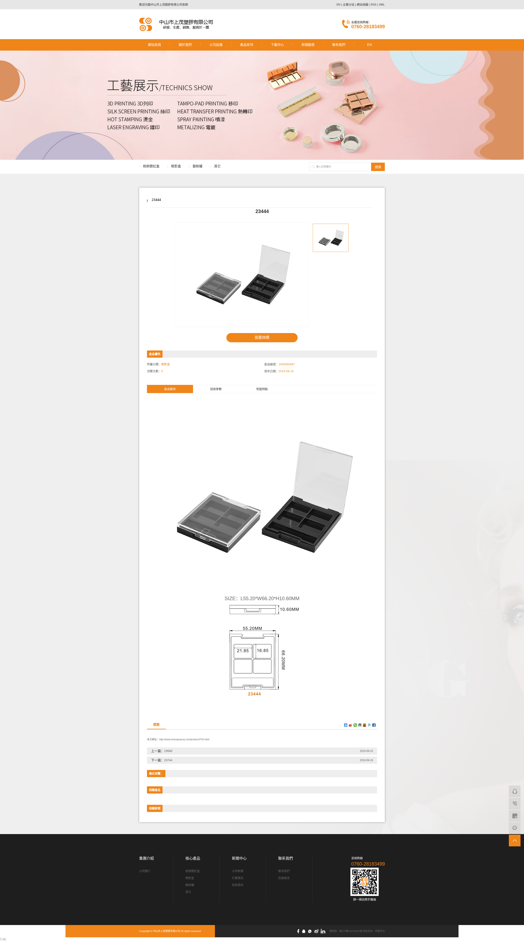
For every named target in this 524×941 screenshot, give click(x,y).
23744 (168, 760)
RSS (373, 4)
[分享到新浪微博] (350, 725)
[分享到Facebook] (374, 725)
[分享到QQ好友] (360, 725)
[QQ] (304, 931)
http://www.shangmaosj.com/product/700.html (184, 739)
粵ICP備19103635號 (350, 931)
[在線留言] (515, 828)
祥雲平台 (380, 931)
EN (338, 4)
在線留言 (284, 878)
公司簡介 (145, 871)
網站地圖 (362, 4)
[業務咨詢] (515, 791)
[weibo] (317, 931)
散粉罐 (197, 166)
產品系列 (246, 44)
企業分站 (348, 4)
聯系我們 (338, 44)
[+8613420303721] (515, 803)
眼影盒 (176, 166)
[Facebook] (299, 931)
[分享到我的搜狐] (364, 725)
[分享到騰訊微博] (369, 725)
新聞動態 (308, 44)
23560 (168, 751)
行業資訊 (237, 878)
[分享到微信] (355, 725)
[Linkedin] (324, 931)
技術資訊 (237, 885)
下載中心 (277, 44)
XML (382, 4)
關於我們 (185, 44)
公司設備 (215, 44)
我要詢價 (262, 338)
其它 (217, 166)
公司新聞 (237, 871)
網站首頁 (154, 44)
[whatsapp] (311, 931)
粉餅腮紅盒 (151, 166)
